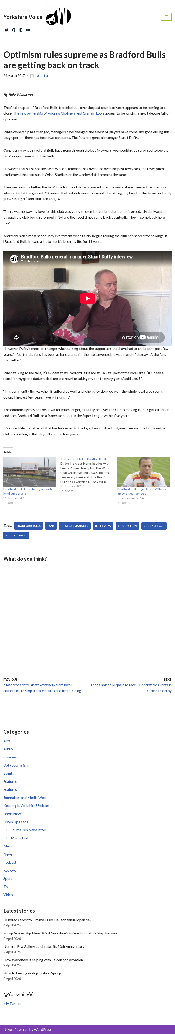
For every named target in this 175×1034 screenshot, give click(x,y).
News (8, 854)
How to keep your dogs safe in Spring (32, 973)
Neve (7, 1029)
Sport (7, 878)
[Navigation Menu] (166, 17)
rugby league (154, 525)
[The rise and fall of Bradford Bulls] (88, 475)
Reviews (9, 870)
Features (10, 789)
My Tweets (12, 1003)
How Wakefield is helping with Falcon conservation (43, 960)
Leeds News (12, 813)
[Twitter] (6, 29)
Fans (50, 525)
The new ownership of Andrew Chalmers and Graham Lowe (58, 113)
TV (5, 886)
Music (8, 846)
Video (8, 894)
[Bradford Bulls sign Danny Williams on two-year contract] (143, 472)
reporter (42, 76)
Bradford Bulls (28, 525)
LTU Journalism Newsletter (24, 830)
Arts (6, 741)
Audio (8, 749)
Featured (10, 781)
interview (103, 525)
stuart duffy (16, 535)
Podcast (9, 862)
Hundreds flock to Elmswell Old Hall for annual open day (47, 920)
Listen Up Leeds (15, 822)
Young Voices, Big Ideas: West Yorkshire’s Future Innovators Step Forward (60, 933)
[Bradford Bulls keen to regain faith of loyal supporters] (29, 472)
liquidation (127, 525)
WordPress (43, 1029)
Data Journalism (16, 765)
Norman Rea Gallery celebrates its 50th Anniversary (43, 946)
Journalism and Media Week (25, 797)
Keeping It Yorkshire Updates (26, 805)
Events (8, 773)
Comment (11, 757)
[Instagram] (20, 29)
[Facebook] (13, 29)
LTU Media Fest (15, 838)
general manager (74, 525)
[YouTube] (28, 29)
